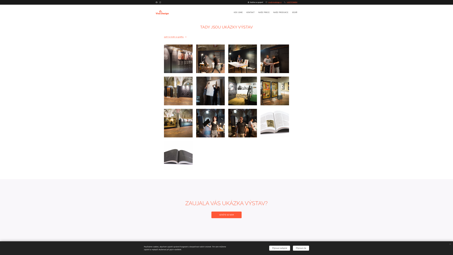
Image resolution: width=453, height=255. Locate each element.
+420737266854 (292, 2)
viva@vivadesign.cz (275, 2)
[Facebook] (156, 2)
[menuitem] (239, 12)
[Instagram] (160, 2)
